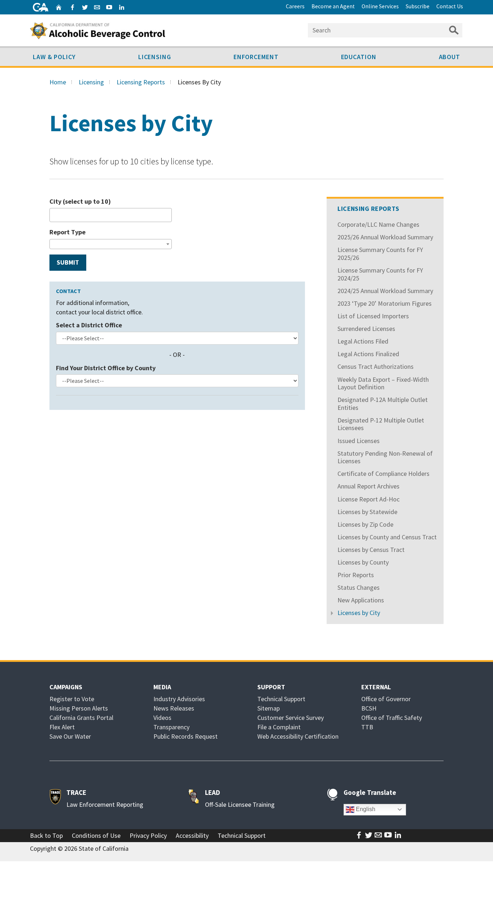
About (450, 57)
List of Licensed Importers (373, 316)
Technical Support (281, 699)
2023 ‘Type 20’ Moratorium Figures (384, 303)
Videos (162, 717)
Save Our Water (70, 736)
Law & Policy (54, 57)
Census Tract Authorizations (375, 366)
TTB (367, 727)
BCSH (368, 708)
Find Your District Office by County (106, 368)
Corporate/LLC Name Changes (378, 224)
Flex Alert (62, 727)
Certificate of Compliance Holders (383, 473)
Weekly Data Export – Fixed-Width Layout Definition (383, 383)
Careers (295, 6)
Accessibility (192, 835)
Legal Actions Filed (362, 341)
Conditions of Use (96, 835)
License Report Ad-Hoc (368, 499)
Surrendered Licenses (366, 328)
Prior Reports (355, 575)
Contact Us (449, 6)
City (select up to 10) (80, 201)
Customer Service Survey (290, 717)
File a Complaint (279, 727)
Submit (68, 262)
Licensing (154, 57)
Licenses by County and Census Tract (387, 537)
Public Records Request (185, 736)
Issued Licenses (358, 441)
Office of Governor (386, 699)
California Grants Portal (81, 717)
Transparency (171, 727)
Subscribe (417, 6)
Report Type (67, 232)
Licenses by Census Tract (371, 549)
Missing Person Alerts (78, 708)
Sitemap (268, 708)
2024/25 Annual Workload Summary (385, 291)
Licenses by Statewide (367, 512)
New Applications (360, 600)
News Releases (173, 708)
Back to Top (46, 835)
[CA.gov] (40, 7)
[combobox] (110, 215)
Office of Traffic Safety (391, 717)
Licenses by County (363, 562)
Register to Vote (71, 699)
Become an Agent (333, 6)
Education (358, 57)
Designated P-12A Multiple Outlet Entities (382, 403)
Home (57, 82)
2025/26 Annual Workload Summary (385, 237)
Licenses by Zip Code (365, 524)
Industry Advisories (179, 699)
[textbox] (54, 215)
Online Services (380, 6)
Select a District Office (89, 325)
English (364, 809)
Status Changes (358, 587)
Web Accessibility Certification (298, 736)
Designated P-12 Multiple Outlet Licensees (380, 424)
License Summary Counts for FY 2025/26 (380, 253)
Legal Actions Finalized (368, 354)
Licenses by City (358, 613)
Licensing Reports (141, 82)
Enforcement (256, 57)
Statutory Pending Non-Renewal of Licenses (385, 457)
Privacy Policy (148, 835)
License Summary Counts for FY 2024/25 (380, 274)
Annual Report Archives (368, 486)
